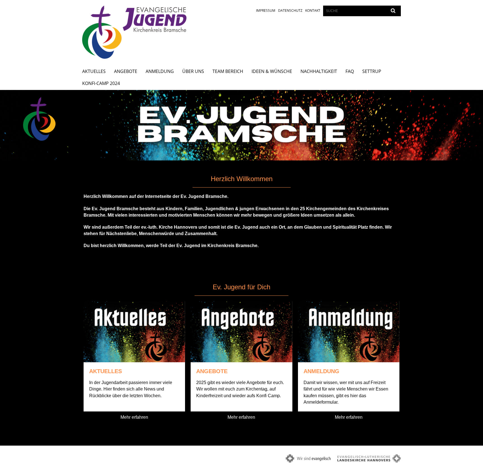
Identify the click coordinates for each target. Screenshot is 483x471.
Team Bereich (227, 71)
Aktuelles (94, 71)
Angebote (125, 71)
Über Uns (193, 71)
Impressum (265, 10)
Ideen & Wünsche (272, 71)
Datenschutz (290, 10)
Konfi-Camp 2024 (101, 83)
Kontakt (312, 10)
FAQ (349, 71)
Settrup (371, 71)
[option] (241, 125)
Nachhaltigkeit (318, 71)
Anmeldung (160, 71)
